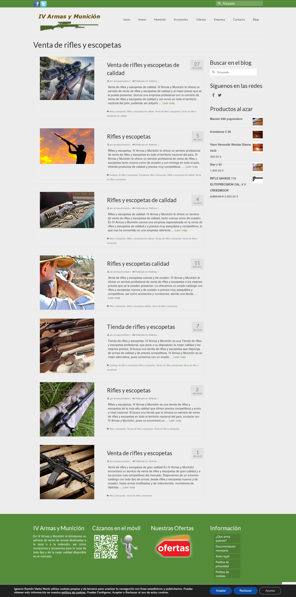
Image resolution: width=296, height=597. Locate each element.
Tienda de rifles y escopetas (168, 238)
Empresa (219, 19)
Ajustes (270, 591)
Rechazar (246, 591)
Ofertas (201, 19)
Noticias (153, 80)
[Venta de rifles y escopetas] (67, 472)
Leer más (168, 103)
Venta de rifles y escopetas (167, 111)
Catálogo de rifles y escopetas (124, 175)
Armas (142, 19)
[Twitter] (43, 4)
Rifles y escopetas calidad (139, 306)
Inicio (126, 19)
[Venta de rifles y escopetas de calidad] (67, 78)
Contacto (239, 19)
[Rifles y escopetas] (67, 146)
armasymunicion (122, 80)
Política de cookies (222, 574)
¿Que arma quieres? (223, 538)
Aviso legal (222, 556)
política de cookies (73, 592)
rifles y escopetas (118, 111)
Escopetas (144, 175)
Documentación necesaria (226, 548)
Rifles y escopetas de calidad (140, 111)
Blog (256, 19)
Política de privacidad (222, 564)
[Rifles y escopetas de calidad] (67, 210)
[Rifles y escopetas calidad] (67, 282)
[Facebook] (36, 4)
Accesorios (181, 19)
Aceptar (221, 591)
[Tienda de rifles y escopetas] (67, 346)
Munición (160, 19)
